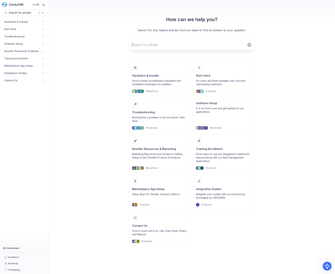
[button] (327, 266)
